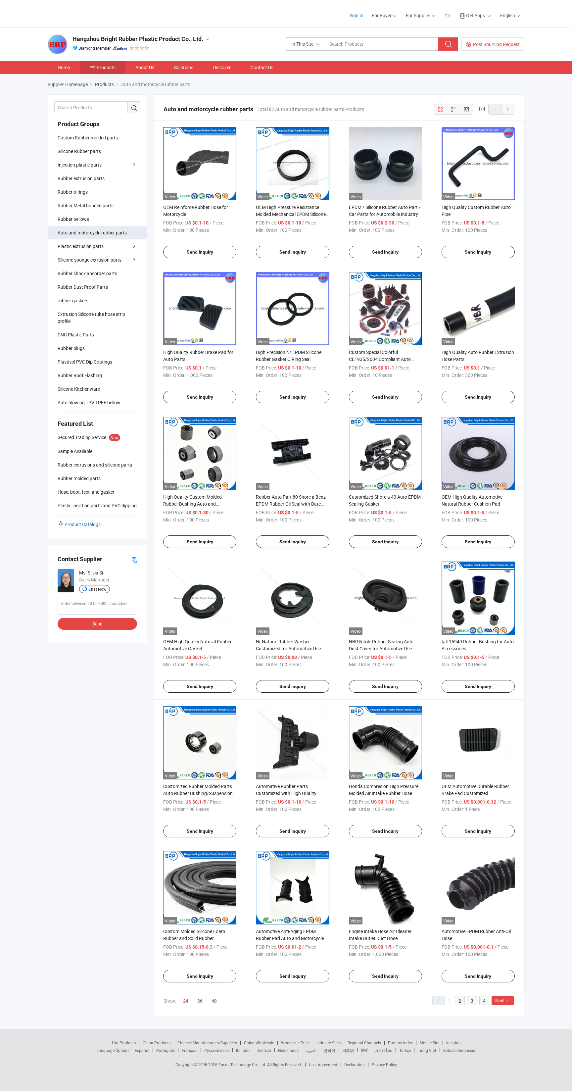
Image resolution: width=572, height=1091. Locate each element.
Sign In (356, 15)
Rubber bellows (73, 219)
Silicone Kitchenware (79, 389)
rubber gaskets (73, 300)
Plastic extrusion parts (81, 246)
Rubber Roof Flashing (80, 375)
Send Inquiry (200, 252)
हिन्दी (364, 1050)
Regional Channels (364, 1042)
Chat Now (97, 589)
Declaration (354, 1064)
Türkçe (405, 1050)
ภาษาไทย (383, 1050)
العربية (311, 1050)
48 (214, 1001)
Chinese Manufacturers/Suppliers (207, 1042)
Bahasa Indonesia (459, 1050)
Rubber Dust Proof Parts (83, 287)
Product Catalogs (83, 524)
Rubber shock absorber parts (87, 273)
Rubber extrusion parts (81, 178)
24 (185, 1001)
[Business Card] (134, 559)
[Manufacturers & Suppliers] (90, 13)
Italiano (243, 1050)
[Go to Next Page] (507, 109)
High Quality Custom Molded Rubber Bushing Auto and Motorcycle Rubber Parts (192, 504)
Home (64, 67)
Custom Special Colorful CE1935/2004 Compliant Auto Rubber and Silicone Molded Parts (383, 359)
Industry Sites (328, 1042)
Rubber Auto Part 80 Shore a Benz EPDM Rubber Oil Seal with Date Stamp (291, 504)
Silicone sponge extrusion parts (89, 260)
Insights (453, 1042)
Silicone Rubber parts (79, 151)
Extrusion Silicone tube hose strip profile (91, 317)
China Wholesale (259, 1042)
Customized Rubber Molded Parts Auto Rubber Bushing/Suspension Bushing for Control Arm (198, 793)
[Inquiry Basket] (448, 15)
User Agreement (323, 1064)
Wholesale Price (295, 1042)
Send (97, 623)
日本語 (348, 1050)
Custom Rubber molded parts (88, 137)
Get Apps (475, 15)
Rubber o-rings (73, 192)
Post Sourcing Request (496, 44)
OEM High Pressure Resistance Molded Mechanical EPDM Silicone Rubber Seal (291, 214)
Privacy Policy (384, 1064)
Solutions (183, 67)
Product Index (400, 1042)
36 (200, 1001)
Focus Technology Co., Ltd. (242, 1064)
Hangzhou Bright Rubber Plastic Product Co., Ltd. (137, 38)
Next (500, 1000)
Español (142, 1050)
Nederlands (288, 1050)
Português (165, 1050)
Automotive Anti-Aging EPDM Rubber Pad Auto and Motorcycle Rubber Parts (290, 938)
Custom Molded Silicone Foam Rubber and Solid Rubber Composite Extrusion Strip (194, 938)
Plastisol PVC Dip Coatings (85, 362)
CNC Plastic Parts (76, 334)
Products (106, 67)
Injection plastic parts (80, 165)
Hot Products (124, 1042)
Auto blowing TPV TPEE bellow (89, 402)
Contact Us (262, 67)
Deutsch (264, 1050)
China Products (156, 1042)
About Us (144, 67)
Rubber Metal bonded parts (86, 205)
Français (189, 1050)
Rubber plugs (71, 348)
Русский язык (216, 1050)
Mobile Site (429, 1042)
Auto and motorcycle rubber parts (92, 232)
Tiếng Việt (427, 1050)
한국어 (329, 1050)
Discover (222, 67)
